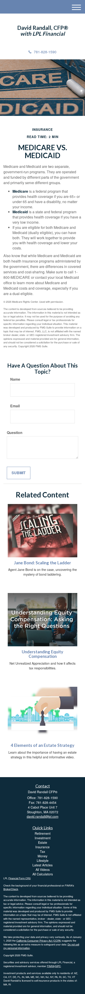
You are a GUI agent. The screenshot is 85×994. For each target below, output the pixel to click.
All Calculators (42, 874)
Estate (42, 842)
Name (15, 379)
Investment (43, 838)
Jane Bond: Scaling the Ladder (42, 562)
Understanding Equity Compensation (42, 654)
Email (15, 405)
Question (14, 432)
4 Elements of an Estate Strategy (42, 745)
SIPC (58, 966)
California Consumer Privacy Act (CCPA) (38, 940)
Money (42, 856)
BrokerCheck (10, 889)
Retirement (43, 833)
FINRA (50, 966)
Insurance (42, 847)
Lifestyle (43, 860)
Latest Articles (42, 865)
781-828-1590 (45, 51)
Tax (42, 851)
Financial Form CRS (19, 878)
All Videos (43, 869)
